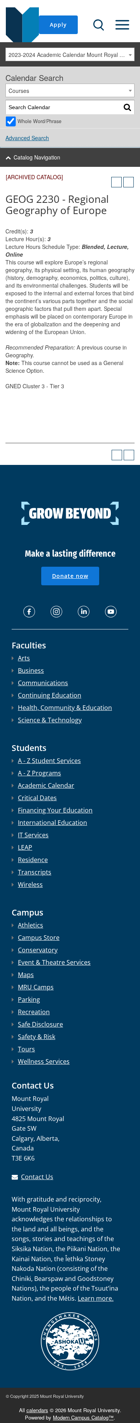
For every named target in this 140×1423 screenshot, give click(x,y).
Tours (26, 1049)
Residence (33, 860)
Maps (26, 974)
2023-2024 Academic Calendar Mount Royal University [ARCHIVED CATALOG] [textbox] (71, 54)
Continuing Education (49, 695)
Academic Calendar (46, 785)
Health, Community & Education (65, 707)
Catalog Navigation (37, 157)
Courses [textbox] (19, 90)
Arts (24, 658)
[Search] (127, 107)
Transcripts (34, 872)
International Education (52, 822)
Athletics (30, 925)
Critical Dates (37, 798)
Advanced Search (27, 138)
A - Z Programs (39, 773)
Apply (58, 24)
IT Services (33, 835)
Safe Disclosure (40, 1024)
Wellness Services (44, 1061)
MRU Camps (36, 987)
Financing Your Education (55, 810)
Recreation (34, 1012)
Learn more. (96, 1298)
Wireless (30, 884)
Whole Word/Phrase (39, 121)
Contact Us (37, 1177)
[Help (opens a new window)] (128, 182)
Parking (29, 999)
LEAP (25, 847)
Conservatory (38, 950)
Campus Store (39, 937)
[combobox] (70, 54)
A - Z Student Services (49, 760)
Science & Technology (50, 720)
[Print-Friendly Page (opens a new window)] (116, 182)
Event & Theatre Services (54, 962)
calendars (37, 1410)
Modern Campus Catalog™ (83, 1417)
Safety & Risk (36, 1036)
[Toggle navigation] (122, 24)
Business (31, 670)
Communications (43, 683)
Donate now (70, 575)
